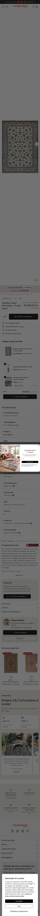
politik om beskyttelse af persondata (18, 895)
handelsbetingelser (27, 466)
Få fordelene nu (30, 461)
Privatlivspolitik (23, 466)
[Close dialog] (39, 445)
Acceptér (19, 901)
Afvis (19, 906)
